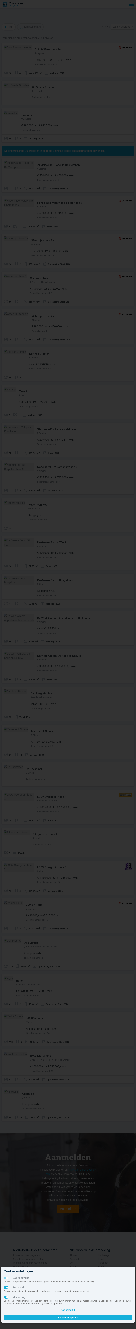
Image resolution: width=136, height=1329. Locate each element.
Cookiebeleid (68, 1309)
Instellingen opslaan (68, 1317)
